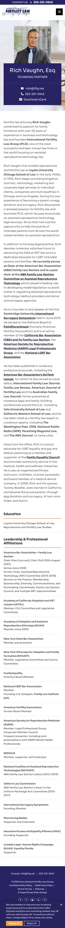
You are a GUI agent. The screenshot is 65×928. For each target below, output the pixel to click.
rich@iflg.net (34, 88)
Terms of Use (25, 889)
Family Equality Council (43, 457)
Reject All (32, 923)
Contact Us (20, 2)
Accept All (14, 923)
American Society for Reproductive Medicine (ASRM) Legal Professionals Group (30, 348)
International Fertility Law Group (36, 881)
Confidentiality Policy (20, 885)
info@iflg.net (28, 873)
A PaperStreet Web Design (32, 892)
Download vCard (35, 99)
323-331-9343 (43, 2)
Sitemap (39, 889)
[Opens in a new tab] (20, 900)
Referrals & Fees (44, 885)
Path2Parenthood (16, 326)
